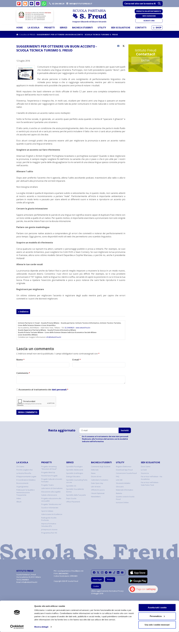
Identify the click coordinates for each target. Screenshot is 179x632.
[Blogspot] (25, 3)
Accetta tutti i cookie (157, 607)
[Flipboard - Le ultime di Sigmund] (18, 3)
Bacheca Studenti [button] (82, 27)
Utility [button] (102, 27)
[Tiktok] (114, 572)
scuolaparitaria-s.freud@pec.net (70, 571)
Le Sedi (144, 470)
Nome (20, 359)
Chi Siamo (20, 466)
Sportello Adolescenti (74, 470)
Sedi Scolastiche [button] (120, 27)
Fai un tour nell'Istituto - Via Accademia (151, 477)
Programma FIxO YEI (49, 533)
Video (18, 498)
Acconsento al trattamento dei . (43, 389)
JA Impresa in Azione (49, 529)
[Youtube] (110, 572)
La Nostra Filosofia (23, 473)
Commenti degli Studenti (100, 466)
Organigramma (22, 486)
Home (19, 27)
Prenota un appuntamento (148, 11)
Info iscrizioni (149, 16)
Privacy (110, 579)
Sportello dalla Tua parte (76, 495)
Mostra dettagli (41, 627)
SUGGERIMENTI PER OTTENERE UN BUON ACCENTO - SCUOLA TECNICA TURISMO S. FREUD (77, 34)
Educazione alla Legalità (50, 492)
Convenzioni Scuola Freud (126, 473)
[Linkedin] (118, 572)
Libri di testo (96, 486)
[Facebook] (94, 572)
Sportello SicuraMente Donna (75, 490)
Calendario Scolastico (99, 480)
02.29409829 (69, 328)
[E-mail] (122, 572)
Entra (145, 60)
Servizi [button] (63, 27)
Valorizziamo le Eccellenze (51, 514)
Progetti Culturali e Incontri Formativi (51, 480)
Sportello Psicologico (74, 466)
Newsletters (96, 496)
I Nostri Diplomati (97, 493)
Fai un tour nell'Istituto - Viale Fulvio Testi (150, 483)
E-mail (76, 359)
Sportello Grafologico (74, 473)
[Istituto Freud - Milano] (89, 16)
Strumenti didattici (123, 483)
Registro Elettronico (123, 466)
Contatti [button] (140, 27)
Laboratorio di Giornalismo (52, 488)
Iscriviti (125, 430)
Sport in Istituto (47, 511)
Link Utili (119, 480)
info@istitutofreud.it (53, 337)
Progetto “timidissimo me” (51, 504)
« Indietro (23, 311)
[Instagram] (102, 572)
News (93, 473)
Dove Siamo (145, 466)
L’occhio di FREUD (27, 34)
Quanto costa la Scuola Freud (125, 497)
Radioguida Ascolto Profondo (48, 518)
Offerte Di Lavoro (98, 490)
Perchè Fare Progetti (49, 475)
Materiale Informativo (124, 490)
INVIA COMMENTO (27, 412)
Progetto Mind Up (48, 472)
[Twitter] (98, 572)
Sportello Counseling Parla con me (76, 481)
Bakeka (119, 493)
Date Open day (97, 483)
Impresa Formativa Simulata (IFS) (48, 524)
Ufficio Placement (73, 501)
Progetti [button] (49, 27)
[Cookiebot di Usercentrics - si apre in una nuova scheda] (17, 627)
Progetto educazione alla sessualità (51, 499)
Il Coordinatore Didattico (26, 480)
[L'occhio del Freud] (31, 3)
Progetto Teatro (47, 485)
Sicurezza (145, 473)
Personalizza (156, 616)
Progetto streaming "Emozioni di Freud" (49, 467)
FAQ (117, 476)
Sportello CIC (71, 486)
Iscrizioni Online (122, 502)
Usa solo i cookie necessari (157, 625)
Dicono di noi (96, 476)
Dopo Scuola (71, 498)
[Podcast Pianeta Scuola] (37, 3)
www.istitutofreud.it (83, 328)
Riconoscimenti (22, 483)
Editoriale (95, 470)
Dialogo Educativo (73, 476)
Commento (23, 373)
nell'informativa (97, 441)
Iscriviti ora (148, 21)
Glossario (120, 486)
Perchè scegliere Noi (24, 470)
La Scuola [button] (33, 27)
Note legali (97, 579)
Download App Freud (124, 470)
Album (18, 501)
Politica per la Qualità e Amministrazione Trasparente (25, 492)
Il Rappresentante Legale (26, 476)
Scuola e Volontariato (49, 507)
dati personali (59, 389)
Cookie (96, 586)
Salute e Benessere (49, 495)
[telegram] (106, 572)
